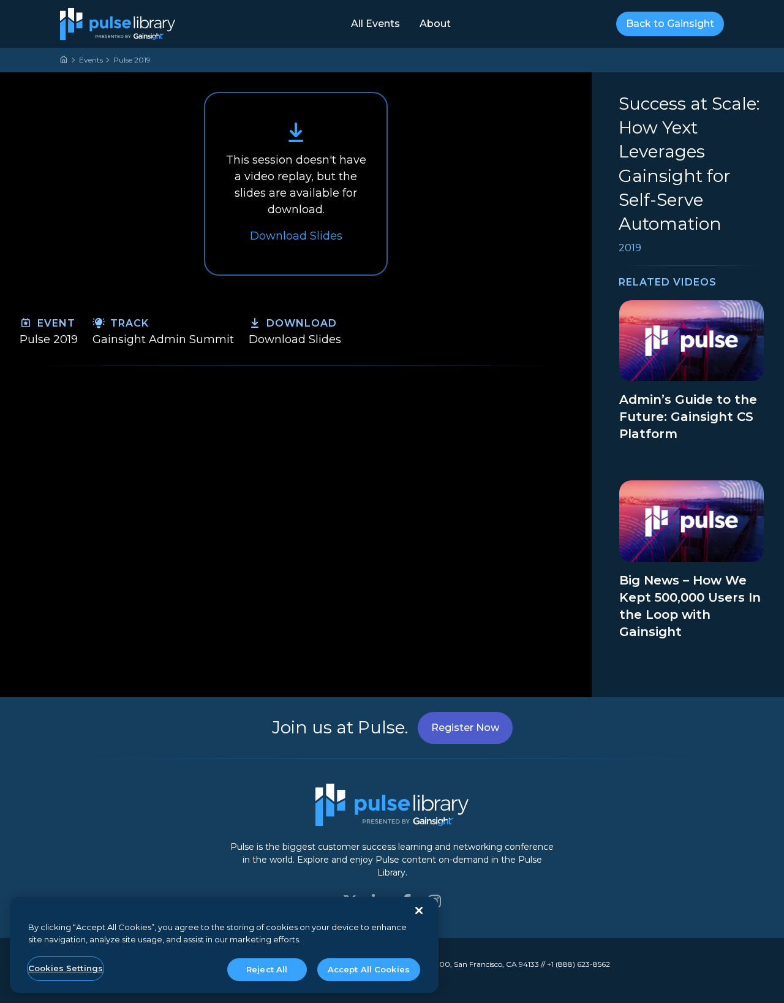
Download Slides (295, 339)
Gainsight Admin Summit (163, 339)
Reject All (266, 969)
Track (128, 323)
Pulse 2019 (132, 59)
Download (300, 323)
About (435, 23)
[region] (224, 945)
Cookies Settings (65, 968)
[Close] (418, 910)
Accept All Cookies (369, 969)
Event (54, 323)
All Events (375, 23)
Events (91, 59)
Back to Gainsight (670, 23)
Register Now (465, 727)
